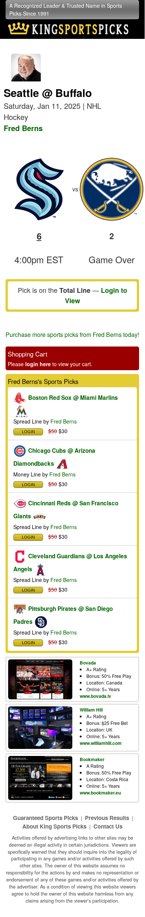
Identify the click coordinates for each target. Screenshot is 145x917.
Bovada (88, 662)
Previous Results (107, 818)
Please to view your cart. (50, 364)
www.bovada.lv (95, 696)
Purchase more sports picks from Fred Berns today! (72, 334)
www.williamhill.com (101, 743)
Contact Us (107, 826)
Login (28, 431)
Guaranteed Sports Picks (45, 818)
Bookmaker (92, 759)
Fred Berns (23, 128)
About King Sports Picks (54, 826)
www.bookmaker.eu (100, 792)
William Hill (91, 709)
